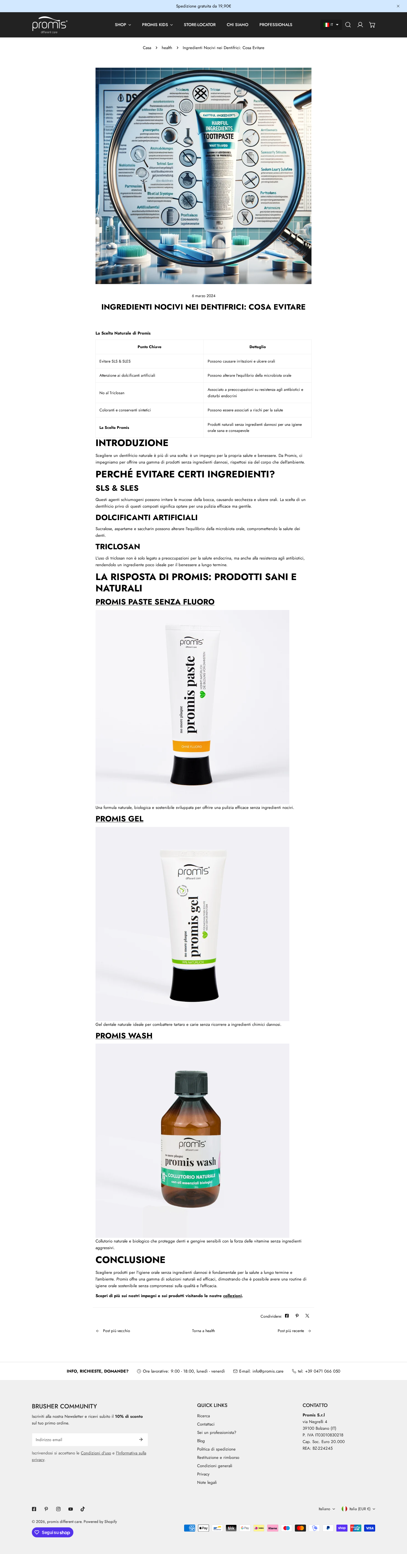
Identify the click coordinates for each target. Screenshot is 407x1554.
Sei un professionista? (216, 1432)
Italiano (324, 1509)
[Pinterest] (46, 1509)
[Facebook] (34, 1509)
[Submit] (141, 1439)
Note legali (207, 1482)
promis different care (64, 1521)
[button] (331, 25)
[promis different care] (50, 24)
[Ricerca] (348, 25)
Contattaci (206, 1424)
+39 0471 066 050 (322, 1371)
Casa (147, 48)
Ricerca (203, 1416)
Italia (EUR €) (359, 1509)
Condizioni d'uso (96, 1453)
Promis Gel (119, 818)
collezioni (232, 1296)
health (167, 48)
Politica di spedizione (216, 1449)
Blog (201, 1441)
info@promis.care (268, 1371)
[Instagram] (58, 1509)
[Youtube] (71, 1509)
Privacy (203, 1474)
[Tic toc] (83, 1509)
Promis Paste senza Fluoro (155, 602)
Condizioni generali (214, 1466)
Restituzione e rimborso (218, 1457)
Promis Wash (124, 1035)
